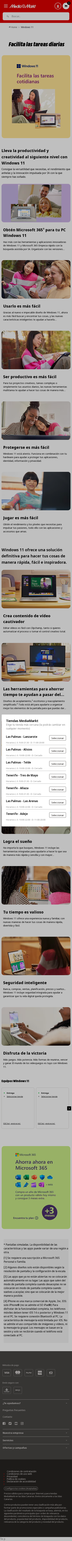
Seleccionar (57, 738)
